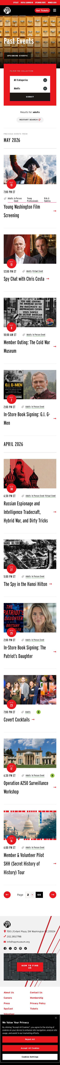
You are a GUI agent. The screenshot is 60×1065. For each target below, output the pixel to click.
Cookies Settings (30, 1057)
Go (39, 894)
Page (20, 894)
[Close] (55, 1017)
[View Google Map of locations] (30, 967)
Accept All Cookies (30, 1048)
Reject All (30, 1039)
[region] (30, 1038)
